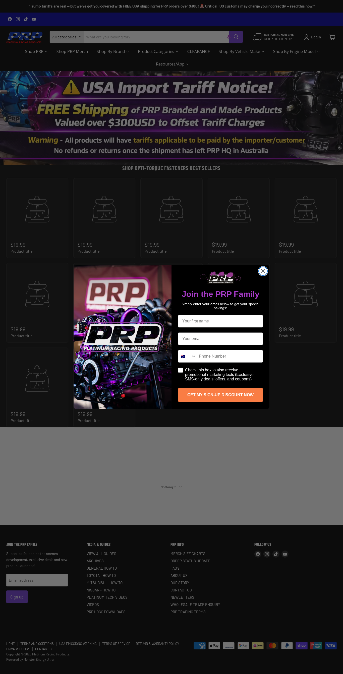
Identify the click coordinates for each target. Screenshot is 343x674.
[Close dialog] (263, 271)
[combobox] (187, 356)
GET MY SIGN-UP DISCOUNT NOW (220, 395)
